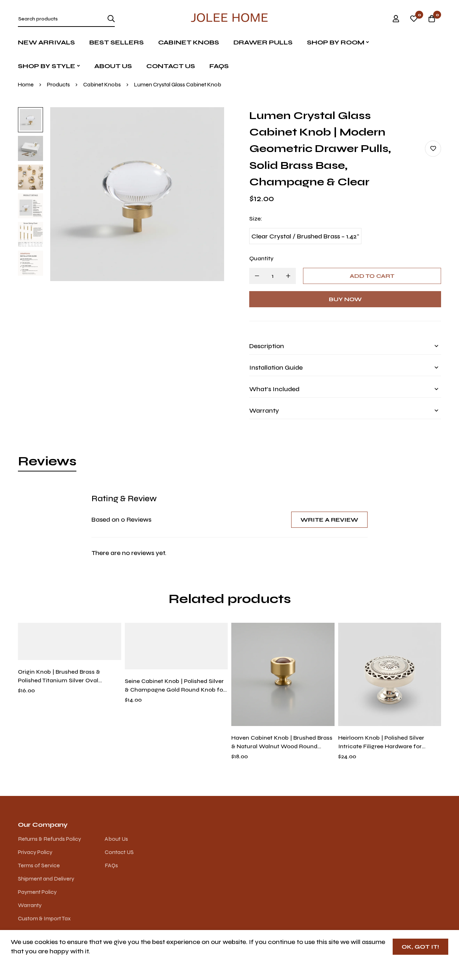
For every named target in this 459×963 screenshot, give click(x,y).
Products (58, 84)
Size (255, 218)
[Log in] (396, 19)
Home (26, 84)
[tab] (47, 461)
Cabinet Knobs (102, 84)
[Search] (111, 19)
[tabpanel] (229, 525)
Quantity (261, 258)
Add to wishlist (433, 149)
